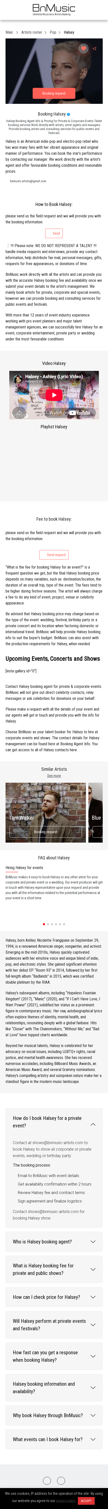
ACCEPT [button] (86, 1501)
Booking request (45, 832)
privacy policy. (66, 1501)
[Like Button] (84, 48)
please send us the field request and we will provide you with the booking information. (53, 224)
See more (54, 776)
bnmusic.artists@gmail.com (28, 181)
